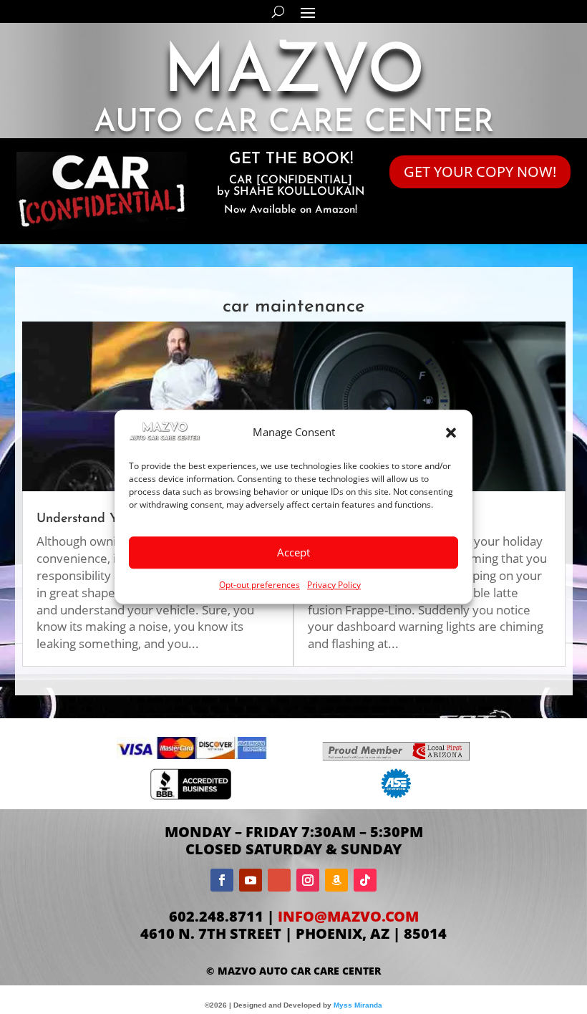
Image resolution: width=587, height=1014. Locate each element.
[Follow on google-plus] (279, 880)
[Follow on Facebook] (221, 880)
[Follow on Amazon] (336, 880)
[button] (451, 433)
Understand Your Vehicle (109, 519)
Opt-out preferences (259, 585)
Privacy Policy (334, 585)
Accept (293, 552)
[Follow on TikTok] (365, 880)
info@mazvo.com (348, 916)
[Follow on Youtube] (250, 880)
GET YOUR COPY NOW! (480, 171)
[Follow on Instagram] (307, 880)
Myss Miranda (358, 1005)
